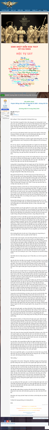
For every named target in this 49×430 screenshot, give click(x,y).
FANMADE (34, 10)
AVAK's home (7, 115)
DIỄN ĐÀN (20, 10)
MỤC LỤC (13, 10)
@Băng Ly (16, 114)
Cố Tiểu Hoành (4, 96)
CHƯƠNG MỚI (5, 10)
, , (22, 415)
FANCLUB (27, 10)
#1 (47, 99)
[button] (30, 10)
